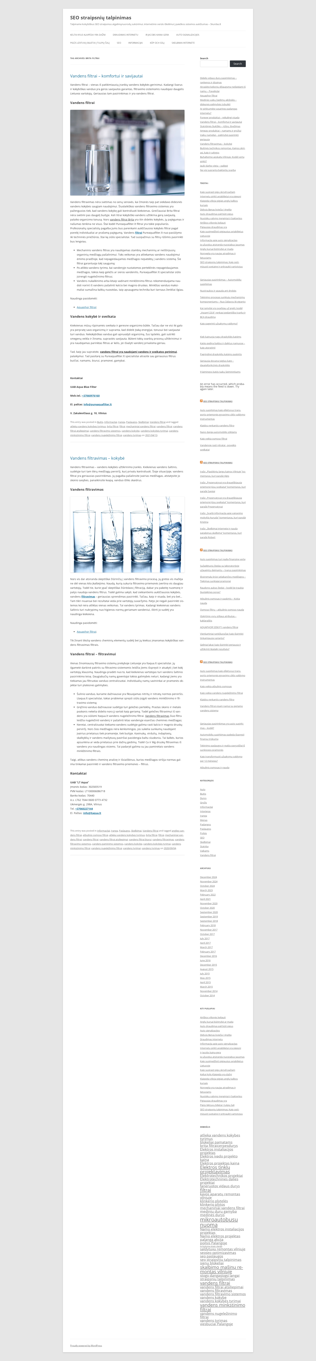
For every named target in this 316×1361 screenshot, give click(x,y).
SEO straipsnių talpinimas (100, 17)
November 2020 (208, 903)
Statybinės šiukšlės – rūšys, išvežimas (220, 126)
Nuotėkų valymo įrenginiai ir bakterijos (221, 218)
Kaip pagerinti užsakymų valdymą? (219, 323)
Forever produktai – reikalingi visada (219, 117)
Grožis (203, 802)
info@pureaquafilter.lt (98, 404)
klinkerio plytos (212, 1204)
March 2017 (206, 947)
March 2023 (206, 890)
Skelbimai (143, 422)
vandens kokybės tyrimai (154, 430)
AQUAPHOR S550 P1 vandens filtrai (219, 627)
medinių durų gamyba (218, 1211)
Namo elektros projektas (220, 1236)
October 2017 (207, 934)
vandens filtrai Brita (122, 219)
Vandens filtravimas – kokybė (97, 458)
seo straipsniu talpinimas (220, 1259)
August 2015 (206, 969)
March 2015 (206, 986)
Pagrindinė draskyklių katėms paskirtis (221, 354)
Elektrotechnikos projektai (221, 1175)
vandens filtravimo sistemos (105, 430)
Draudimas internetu (125, 34)
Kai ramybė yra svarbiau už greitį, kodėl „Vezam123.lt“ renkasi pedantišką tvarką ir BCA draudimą (223, 313)
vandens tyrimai (132, 848)
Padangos (205, 824)
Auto (202, 789)
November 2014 (208, 991)
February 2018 (208, 925)
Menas (203, 820)
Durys (203, 798)
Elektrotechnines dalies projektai (219, 1181)
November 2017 (208, 929)
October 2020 (207, 907)
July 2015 (205, 973)
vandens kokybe (131, 430)
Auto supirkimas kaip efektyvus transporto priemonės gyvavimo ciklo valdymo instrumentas (222, 414)
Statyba (204, 846)
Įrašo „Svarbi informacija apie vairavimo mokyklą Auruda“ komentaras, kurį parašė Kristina (223, 518)
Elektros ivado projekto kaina (219, 1158)
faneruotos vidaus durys (220, 1186)
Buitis (100, 422)
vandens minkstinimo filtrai (222, 1307)
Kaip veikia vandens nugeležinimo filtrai (221, 693)
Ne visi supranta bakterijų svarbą (218, 170)
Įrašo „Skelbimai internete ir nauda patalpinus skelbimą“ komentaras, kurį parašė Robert (221, 533)
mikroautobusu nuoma (219, 1222)
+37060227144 (84, 808)
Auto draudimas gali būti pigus (216, 214)
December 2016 (208, 956)
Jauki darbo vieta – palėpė (214, 165)
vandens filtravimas (163, 839)
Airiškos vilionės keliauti (213, 222)
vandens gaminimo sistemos (107, 843)
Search (204, 58)
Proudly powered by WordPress (86, 1345)
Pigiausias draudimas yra (213, 227)
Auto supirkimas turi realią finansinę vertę (222, 559)
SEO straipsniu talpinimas (217, 401)
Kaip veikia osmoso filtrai (213, 438)
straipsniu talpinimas (217, 1279)
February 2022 (208, 894)
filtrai (138, 232)
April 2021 (205, 899)
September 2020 (209, 912)
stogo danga (210, 1275)
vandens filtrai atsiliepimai (113, 839)
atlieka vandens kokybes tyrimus (88, 426)
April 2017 (205, 942)
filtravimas (88, 596)
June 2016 (205, 960)
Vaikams (204, 850)
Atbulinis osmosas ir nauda (214, 767)
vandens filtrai (164, 426)
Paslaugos (131, 422)
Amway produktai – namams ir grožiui (220, 130)
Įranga (121, 422)
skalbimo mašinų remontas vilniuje (221, 1269)
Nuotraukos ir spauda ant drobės (218, 290)
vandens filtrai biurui (140, 839)
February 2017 (208, 951)
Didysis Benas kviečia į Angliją (216, 209)
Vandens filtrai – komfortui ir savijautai (106, 76)
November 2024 (208, 881)
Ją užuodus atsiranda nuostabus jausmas (222, 244)
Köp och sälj (157, 42)
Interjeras (205, 811)
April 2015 (205, 982)
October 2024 (207, 885)
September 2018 (209, 921)
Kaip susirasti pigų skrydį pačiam (217, 192)
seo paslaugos (211, 1256)
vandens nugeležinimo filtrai (106, 435)
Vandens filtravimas (157, 716)
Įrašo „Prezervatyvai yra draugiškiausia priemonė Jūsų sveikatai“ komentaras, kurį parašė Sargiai (223, 487)
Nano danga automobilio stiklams (218, 432)
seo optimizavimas (221, 1252)
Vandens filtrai (157, 422)
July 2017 (205, 938)
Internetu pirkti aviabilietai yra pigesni (220, 196)
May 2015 (205, 978)
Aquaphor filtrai (86, 307)
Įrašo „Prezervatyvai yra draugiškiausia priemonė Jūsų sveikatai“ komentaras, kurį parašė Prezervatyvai (223, 502)
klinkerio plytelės (214, 1201)
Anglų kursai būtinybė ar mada (216, 249)
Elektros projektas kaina (219, 1163)
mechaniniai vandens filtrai (140, 426)
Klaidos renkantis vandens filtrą (217, 425)
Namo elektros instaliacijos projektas (222, 1231)
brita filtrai (112, 426)
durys (233, 1145)
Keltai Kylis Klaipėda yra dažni (88, 34)
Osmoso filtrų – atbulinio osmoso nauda (222, 609)
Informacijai (135, 42)
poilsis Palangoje (213, 1243)
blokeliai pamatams (216, 1142)
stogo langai (230, 1275)
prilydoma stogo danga (211, 1246)
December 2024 (208, 877)
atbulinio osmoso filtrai (95, 835)
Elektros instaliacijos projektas (216, 1151)
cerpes (222, 1145)
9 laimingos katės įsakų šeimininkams (220, 371)
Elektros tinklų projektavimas (215, 1169)
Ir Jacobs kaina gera (157, 34)
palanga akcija (211, 1239)
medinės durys (212, 1214)
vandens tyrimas (132, 435)
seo (203, 1252)
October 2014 (207, 995)
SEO (119, 42)
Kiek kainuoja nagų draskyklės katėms (220, 336)
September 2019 (209, 916)
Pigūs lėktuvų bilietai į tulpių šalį (90, 42)
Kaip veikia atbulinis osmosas (216, 686)
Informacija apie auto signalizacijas (218, 240)
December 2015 (208, 964)
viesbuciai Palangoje (216, 1324)
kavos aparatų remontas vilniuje (220, 1196)
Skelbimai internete (183, 42)
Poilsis (203, 833)
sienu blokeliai (212, 1263)
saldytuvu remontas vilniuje (222, 1249)
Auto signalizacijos (187, 34)
